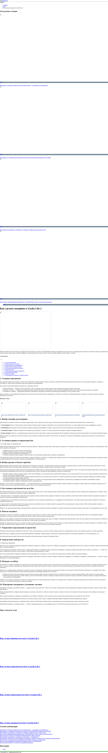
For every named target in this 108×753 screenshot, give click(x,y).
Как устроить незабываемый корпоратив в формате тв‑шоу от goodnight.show (21, 741)
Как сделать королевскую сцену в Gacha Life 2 (20, 666)
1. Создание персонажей (10, 362)
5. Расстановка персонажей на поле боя (13, 368)
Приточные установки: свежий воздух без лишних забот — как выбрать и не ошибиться (24, 85)
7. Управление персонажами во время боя (14, 371)
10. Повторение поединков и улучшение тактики (16, 375)
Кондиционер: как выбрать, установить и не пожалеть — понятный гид (19, 737)
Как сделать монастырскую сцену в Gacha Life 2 (21, 695)
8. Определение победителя (10, 372)
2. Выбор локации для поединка (12, 363)
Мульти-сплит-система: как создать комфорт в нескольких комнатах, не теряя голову (23, 739)
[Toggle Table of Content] (1, 359)
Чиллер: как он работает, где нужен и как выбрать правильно (16, 742)
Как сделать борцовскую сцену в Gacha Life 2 (19, 638)
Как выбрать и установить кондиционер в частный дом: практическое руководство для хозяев (25, 157)
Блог (1, 82)
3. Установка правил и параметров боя (13, 365)
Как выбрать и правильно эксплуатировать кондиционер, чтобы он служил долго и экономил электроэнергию (30, 738)
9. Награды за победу (9, 373)
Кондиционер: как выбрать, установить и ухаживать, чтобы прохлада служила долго (23, 229)
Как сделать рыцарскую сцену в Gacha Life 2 (19, 723)
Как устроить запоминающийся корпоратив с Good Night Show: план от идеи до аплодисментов (26, 302)
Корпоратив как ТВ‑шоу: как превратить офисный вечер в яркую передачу (20, 735)
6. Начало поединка (9, 369)
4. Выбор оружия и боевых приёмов (13, 366)
